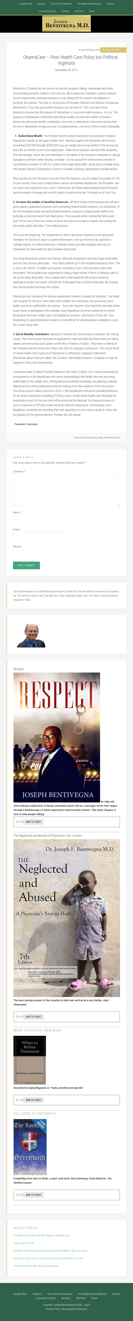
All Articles (88, 438)
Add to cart (33, 821)
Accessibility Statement (74, 1309)
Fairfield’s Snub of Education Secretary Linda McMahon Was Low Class (50, 1250)
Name (17, 512)
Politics (117, 438)
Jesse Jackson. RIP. (23, 1243)
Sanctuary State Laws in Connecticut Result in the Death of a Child (48, 1258)
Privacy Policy (53, 1309)
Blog (95, 438)
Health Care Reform (105, 438)
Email (16, 529)
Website (17, 546)
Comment (19, 471)
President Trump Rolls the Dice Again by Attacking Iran (41, 1235)
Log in (87, 1304)
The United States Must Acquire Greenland (35, 1266)
